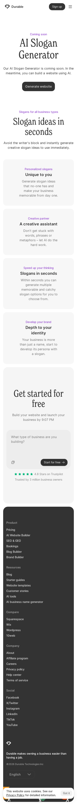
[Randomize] (13, 462)
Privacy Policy (15, 795)
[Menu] (70, 6)
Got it (66, 793)
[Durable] (8, 743)
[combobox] (20, 774)
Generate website (38, 86)
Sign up (57, 6)
